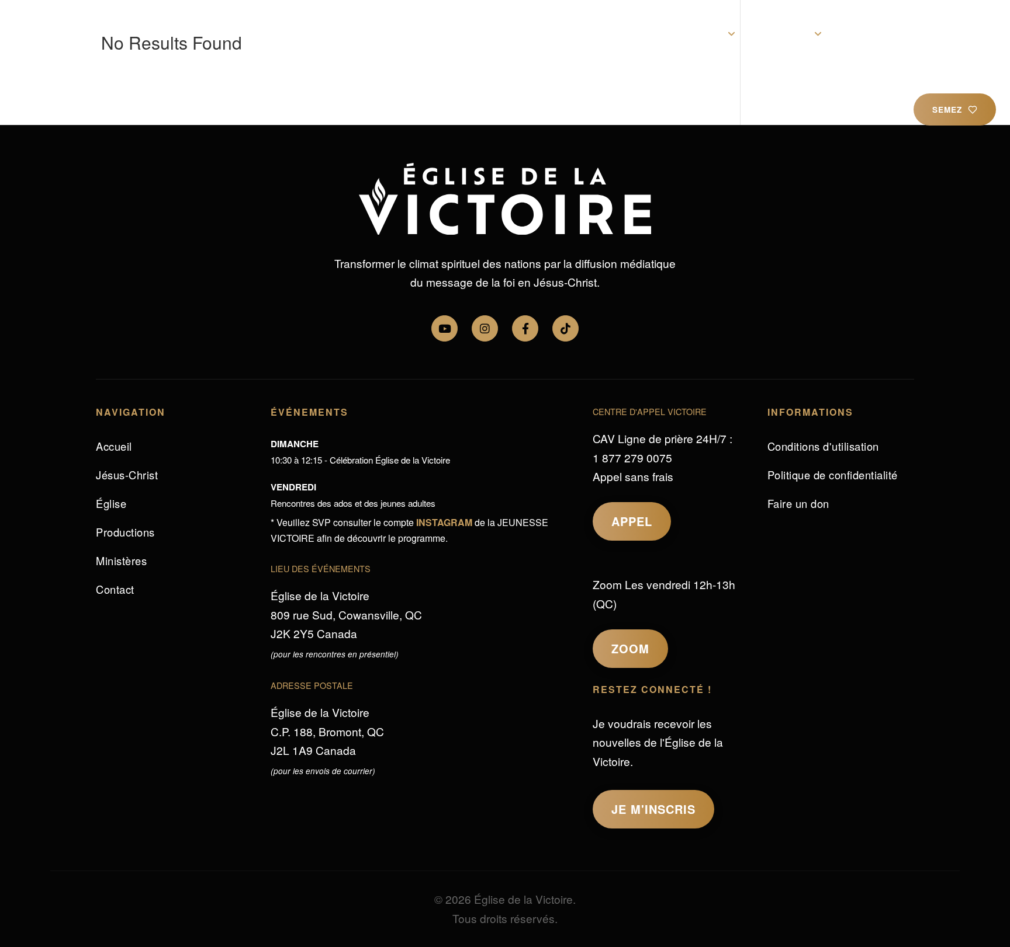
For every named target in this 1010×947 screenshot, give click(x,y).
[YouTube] (444, 328)
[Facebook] (525, 328)
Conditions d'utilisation (823, 446)
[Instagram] (485, 328)
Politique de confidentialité (832, 474)
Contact (940, 33)
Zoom (630, 648)
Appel (631, 521)
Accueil (471, 33)
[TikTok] (565, 328)
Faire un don (798, 503)
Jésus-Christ (641, 33)
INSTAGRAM (444, 522)
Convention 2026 (549, 33)
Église (706, 33)
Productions (873, 33)
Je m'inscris (653, 808)
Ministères (782, 33)
